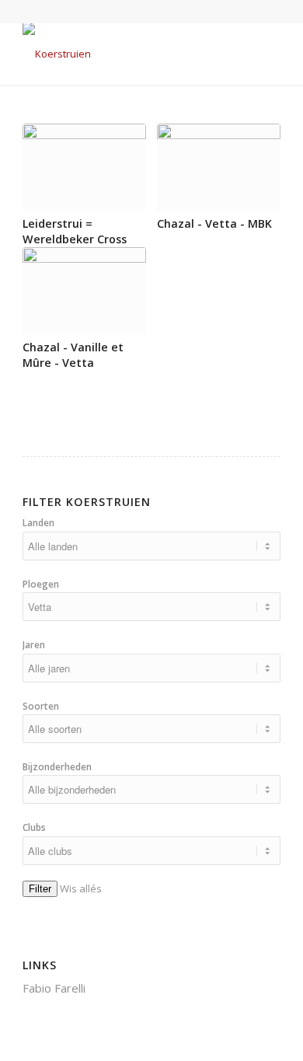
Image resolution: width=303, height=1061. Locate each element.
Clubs (34, 827)
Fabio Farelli (54, 988)
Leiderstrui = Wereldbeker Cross (75, 231)
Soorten (41, 706)
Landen (38, 522)
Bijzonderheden (57, 766)
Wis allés (81, 888)
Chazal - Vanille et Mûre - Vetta (73, 355)
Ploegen (41, 584)
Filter (40, 889)
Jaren (34, 644)
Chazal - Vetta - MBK (214, 223)
